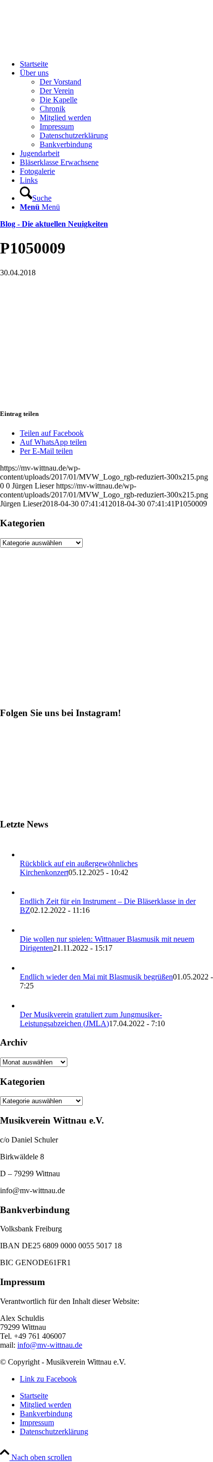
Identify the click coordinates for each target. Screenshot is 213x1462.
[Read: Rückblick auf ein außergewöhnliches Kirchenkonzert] (29, 854)
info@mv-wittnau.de (49, 1345)
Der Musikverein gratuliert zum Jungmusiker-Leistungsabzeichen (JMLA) (91, 1019)
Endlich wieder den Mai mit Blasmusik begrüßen (96, 977)
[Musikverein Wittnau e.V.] (74, 47)
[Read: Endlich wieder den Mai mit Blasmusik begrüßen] (29, 968)
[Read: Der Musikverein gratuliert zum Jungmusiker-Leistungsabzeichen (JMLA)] (29, 1005)
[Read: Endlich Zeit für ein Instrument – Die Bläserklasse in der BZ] (29, 892)
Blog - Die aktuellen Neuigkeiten (54, 224)
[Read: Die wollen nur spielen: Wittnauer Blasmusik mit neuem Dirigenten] (29, 930)
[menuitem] (116, 64)
